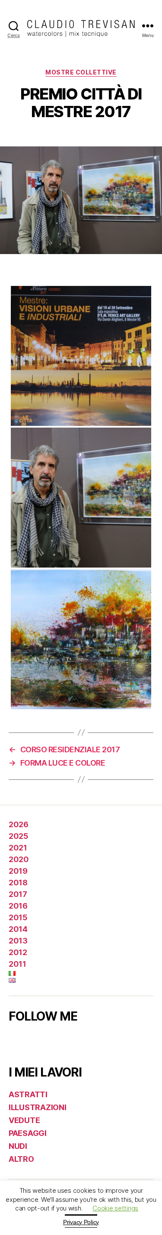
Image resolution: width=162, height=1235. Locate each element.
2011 (17, 963)
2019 (18, 870)
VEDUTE (24, 1120)
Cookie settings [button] (115, 1208)
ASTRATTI (28, 1094)
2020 (19, 859)
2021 (18, 847)
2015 (18, 917)
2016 (18, 905)
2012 (18, 952)
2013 (18, 940)
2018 (18, 882)
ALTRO (21, 1159)
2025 (18, 836)
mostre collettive (81, 72)
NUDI (18, 1146)
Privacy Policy (81, 1222)
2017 (18, 894)
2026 (18, 824)
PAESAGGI (28, 1133)
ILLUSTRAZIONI (38, 1107)
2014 (18, 929)
